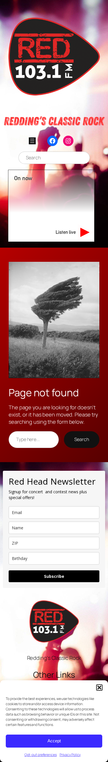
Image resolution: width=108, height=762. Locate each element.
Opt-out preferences (40, 754)
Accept (54, 740)
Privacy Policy (70, 754)
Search (81, 439)
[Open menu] (32, 140)
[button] (99, 687)
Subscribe (54, 576)
